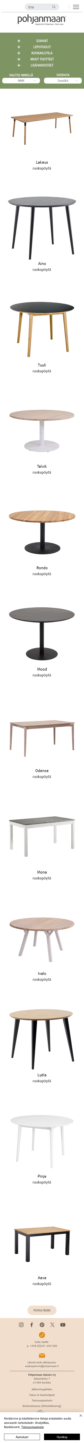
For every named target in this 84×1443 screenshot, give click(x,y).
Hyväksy (62, 1437)
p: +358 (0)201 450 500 (42, 1345)
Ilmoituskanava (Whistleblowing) (42, 1406)
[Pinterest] (42, 1325)
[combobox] (21, 80)
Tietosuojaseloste (32, 1427)
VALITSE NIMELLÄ (21, 75)
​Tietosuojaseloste (42, 1400)
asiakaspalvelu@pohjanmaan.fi (42, 1366)
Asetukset (22, 1437)
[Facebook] (32, 1325)
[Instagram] (21, 1325)
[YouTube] (63, 1325)
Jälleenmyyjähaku (42, 1389)
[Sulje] (78, 1418)
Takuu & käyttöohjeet (42, 1395)
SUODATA (63, 74)
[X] (52, 1325)
